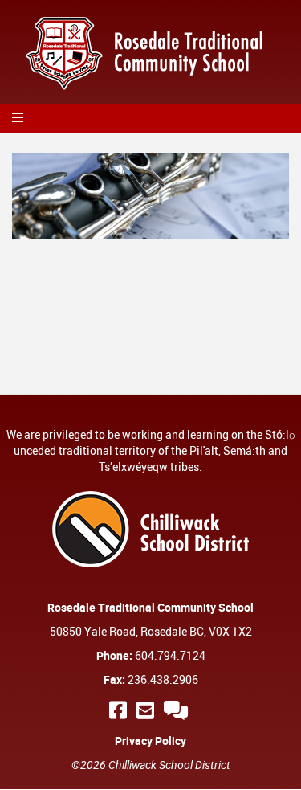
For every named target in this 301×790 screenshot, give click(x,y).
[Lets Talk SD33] (178, 710)
